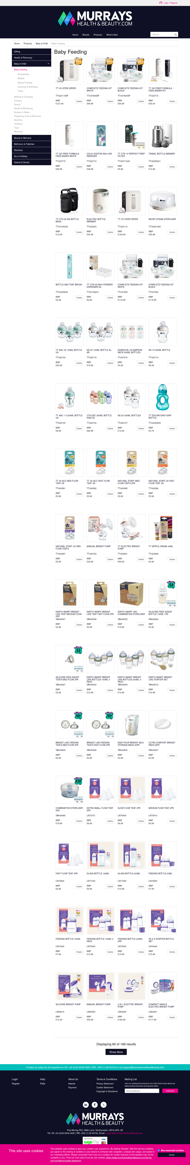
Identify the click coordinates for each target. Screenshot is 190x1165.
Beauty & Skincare (22, 137)
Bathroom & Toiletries (24, 143)
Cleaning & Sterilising (28, 86)
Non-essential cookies (172, 1150)
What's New (112, 34)
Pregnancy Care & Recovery (27, 116)
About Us (73, 1079)
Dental (17, 104)
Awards (71, 1083)
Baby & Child (42, 43)
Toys (16, 127)
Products (28, 43)
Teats (20, 90)
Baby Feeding (20, 69)
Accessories (23, 74)
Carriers (18, 100)
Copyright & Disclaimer (107, 1091)
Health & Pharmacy (23, 57)
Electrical (18, 150)
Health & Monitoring (23, 108)
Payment (72, 1087)
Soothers (18, 119)
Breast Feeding (25, 82)
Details (79, 101)
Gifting (17, 51)
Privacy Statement (105, 1083)
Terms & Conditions (106, 1079)
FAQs (42, 1083)
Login (15, 1079)
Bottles (21, 78)
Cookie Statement (104, 1087)
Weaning (18, 131)
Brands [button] (86, 34)
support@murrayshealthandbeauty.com (143, 1067)
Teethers (18, 123)
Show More (116, 1052)
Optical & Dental (21, 162)
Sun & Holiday (20, 156)
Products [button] (98, 34)
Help (42, 1079)
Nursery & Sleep (21, 112)
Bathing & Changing (23, 96)
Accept (171, 1154)
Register (16, 1083)
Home (75, 34)
